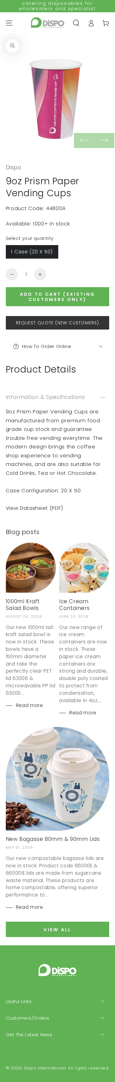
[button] (76, 23)
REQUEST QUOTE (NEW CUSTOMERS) (57, 323)
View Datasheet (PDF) (34, 508)
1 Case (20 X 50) (32, 251)
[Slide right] (104, 140)
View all (57, 930)
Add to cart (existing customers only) (57, 297)
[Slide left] (84, 140)
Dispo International (45, 1068)
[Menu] (9, 23)
